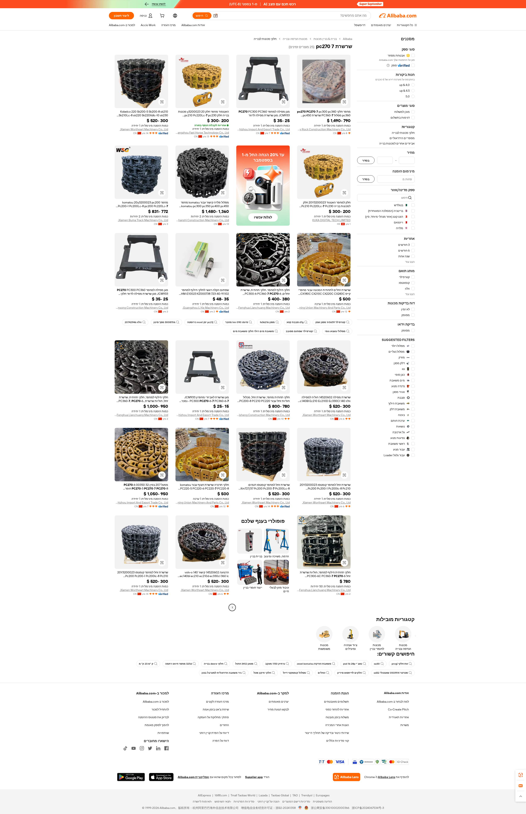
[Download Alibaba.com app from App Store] (161, 777)
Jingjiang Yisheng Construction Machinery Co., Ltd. (263, 415)
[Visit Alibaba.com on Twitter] (150, 748)
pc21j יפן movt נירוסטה (200, 322)
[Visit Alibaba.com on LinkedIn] (158, 748)
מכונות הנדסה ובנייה (295, 38)
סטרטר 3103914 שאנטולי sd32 (391, 672)
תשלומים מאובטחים (336, 701)
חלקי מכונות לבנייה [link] (265, 38)
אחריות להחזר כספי (337, 709)
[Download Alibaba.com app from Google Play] (131, 777)
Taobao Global (280, 795)
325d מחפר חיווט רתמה (178, 663)
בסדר (365, 160)
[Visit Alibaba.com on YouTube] (133, 748)
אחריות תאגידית (399, 717)
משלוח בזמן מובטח (337, 717)
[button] (215, 15)
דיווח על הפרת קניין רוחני (214, 732)
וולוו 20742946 (133, 322)
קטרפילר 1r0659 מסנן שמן (330, 322)
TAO (295, 795)
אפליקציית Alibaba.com (193, 777)
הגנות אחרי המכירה (337, 725)
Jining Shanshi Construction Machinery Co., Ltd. (202, 220)
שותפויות (163, 732)
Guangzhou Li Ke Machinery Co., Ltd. (205, 307)
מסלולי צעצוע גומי (335, 331)
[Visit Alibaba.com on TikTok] (125, 748)
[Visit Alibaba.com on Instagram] (141, 748)
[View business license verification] (300, 808)
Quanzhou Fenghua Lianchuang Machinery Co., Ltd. (263, 307)
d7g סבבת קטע (295, 322)
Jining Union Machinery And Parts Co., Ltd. (324, 307)
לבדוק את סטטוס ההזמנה (153, 717)
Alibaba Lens (386, 777)
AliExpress (204, 795)
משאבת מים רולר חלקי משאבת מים (253, 331)
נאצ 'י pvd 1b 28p (352, 663)
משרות (404, 725)
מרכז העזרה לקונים (217, 701)
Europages (323, 795)
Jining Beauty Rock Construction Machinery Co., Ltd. (324, 129)
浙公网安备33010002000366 (330, 807)
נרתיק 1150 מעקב (275, 663)
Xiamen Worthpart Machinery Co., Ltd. (144, 129)
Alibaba (347, 38)
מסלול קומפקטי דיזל (294, 672)
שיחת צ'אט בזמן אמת (216, 709)
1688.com (221, 795)
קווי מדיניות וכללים (337, 740)
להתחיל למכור (160, 709)
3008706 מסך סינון (164, 322)
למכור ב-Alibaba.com (156, 701)
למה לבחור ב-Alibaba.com (393, 701)
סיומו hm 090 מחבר (236, 322)
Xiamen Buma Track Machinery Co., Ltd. (143, 220)
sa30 (377, 663)
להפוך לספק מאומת (157, 725)
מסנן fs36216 (267, 322)
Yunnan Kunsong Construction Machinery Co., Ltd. (141, 307)
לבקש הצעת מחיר (278, 709)
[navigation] (386, 324)
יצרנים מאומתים (279, 701)
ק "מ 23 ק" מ (146, 663)
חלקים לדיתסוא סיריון (349, 672)
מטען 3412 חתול (244, 663)
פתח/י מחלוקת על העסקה (213, 717)
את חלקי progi (400, 663)
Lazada (263, 795)
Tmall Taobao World (243, 795)
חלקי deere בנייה (213, 663)
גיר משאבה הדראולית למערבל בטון (222, 672)
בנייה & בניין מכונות (325, 38)
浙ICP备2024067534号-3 (368, 807)
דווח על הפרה (220, 740)
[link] (520, 775)
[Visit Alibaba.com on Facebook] (166, 748)
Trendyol (306, 795)
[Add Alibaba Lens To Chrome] (346, 777)
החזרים (224, 725)
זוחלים (321, 672)
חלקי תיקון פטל (262, 672)
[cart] (162, 16)
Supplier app (254, 777)
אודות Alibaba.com (396, 693)
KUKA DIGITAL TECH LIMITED (331, 220)
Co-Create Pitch (398, 709)
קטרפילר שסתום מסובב (299, 331)
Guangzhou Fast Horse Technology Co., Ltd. (202, 132)
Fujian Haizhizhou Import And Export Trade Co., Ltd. (263, 129)
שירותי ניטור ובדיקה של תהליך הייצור (327, 732)
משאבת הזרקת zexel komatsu (314, 663)
